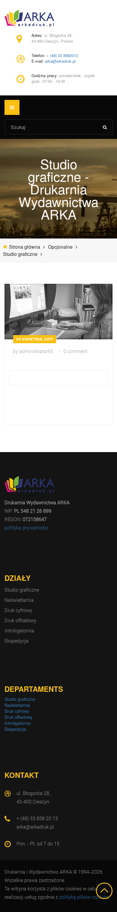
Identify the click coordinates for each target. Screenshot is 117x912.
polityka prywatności (26, 527)
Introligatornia (19, 630)
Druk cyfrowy (18, 610)
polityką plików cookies (83, 897)
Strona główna (24, 247)
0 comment (75, 351)
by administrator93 (33, 351)
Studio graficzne (21, 589)
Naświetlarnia (19, 600)
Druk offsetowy (20, 620)
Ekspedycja (16, 641)
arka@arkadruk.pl (60, 61)
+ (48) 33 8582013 (62, 55)
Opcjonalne (60, 247)
